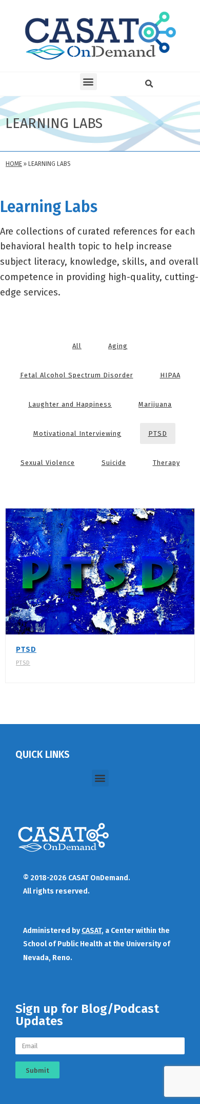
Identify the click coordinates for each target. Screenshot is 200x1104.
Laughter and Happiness (70, 404)
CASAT (92, 930)
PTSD (157, 433)
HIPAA (170, 375)
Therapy (166, 462)
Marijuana (155, 404)
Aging (118, 346)
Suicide (114, 462)
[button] (88, 81)
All (77, 346)
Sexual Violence (48, 462)
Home (14, 163)
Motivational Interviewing (77, 433)
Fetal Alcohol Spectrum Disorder (76, 375)
